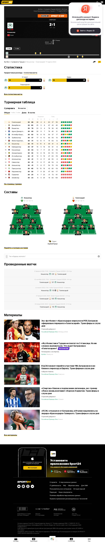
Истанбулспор (17, 156)
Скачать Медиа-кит (49, 525)
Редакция (53, 492)
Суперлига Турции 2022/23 (52, 9)
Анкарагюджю (17, 153)
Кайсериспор (16, 147)
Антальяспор (16, 159)
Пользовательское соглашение (60, 489)
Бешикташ (15, 128)
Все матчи (22, 108)
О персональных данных (68, 482)
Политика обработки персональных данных (65, 495)
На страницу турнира (13, 184)
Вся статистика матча (13, 94)
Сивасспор (15, 162)
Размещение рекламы (24, 525)
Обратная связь (73, 485)
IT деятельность (55, 485)
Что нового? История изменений (63, 467)
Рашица (58, 40)
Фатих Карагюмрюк (19, 141)
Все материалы (10, 435)
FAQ (64, 485)
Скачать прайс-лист (62, 525)
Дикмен (47, 42)
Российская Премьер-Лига (49, 332)
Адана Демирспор (18, 131)
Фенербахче (16, 125)
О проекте (53, 482)
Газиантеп (15, 174)
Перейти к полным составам (16, 248)
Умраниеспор (16, 171)
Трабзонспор (16, 137)
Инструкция (32, 468)
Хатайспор (15, 178)
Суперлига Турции (18, 62)
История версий (79, 489)
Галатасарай (16, 122)
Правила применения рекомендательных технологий (68, 499)
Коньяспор (11, 32)
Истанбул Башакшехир (20, 134)
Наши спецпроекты (65, 492)
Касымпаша (16, 150)
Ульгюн (47, 43)
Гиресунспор (16, 168)
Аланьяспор (16, 165)
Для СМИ (84, 485)
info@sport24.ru (22, 526)
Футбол (40, 9)
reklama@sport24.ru (37, 525)
